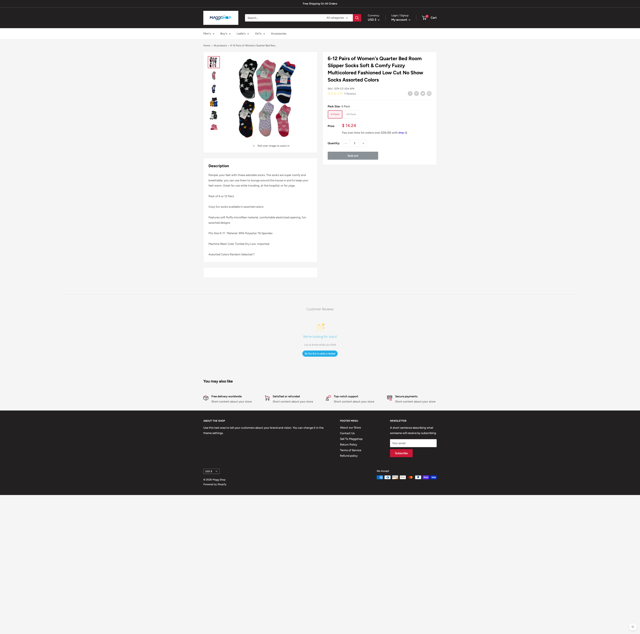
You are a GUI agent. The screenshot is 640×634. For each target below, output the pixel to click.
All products (220, 45)
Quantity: (334, 143)
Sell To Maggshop (351, 438)
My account (399, 20)
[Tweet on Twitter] (422, 93)
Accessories (278, 33)
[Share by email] (429, 93)
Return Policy (348, 444)
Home (206, 45)
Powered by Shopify (214, 484)
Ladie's (241, 33)
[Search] (357, 18)
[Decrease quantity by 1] (345, 143)
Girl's (258, 33)
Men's (207, 33)
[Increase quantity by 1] (363, 143)
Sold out (353, 155)
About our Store (350, 427)
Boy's (223, 33)
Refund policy (349, 455)
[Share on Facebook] (410, 93)
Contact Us (347, 433)
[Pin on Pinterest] (416, 93)
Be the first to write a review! (320, 353)
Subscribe (401, 453)
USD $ (208, 471)
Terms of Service (350, 450)
